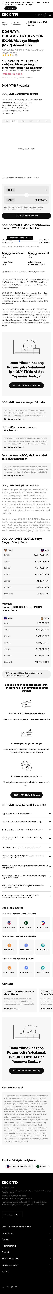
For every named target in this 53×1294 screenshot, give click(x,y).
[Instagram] (12, 1286)
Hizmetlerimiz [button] (9, 1245)
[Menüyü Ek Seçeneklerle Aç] (50, 15)
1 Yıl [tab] (38, 121)
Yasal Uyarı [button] (7, 1233)
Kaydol (42, 15)
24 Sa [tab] (14, 121)
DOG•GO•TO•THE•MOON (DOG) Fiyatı (29, 272)
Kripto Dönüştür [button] (10, 1265)
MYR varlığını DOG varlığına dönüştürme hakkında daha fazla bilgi (23, 674)
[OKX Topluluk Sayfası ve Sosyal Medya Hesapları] (20, 1286)
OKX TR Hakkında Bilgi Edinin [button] (16, 1226)
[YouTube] (16, 1286)
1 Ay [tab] (30, 121)
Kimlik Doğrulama (17, 752)
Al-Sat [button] (5, 1271)
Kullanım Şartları (10, 1136)
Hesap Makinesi (17, 23)
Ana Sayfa (4, 23)
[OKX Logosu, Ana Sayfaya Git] (10, 14)
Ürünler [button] (5, 1239)
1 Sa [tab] (6, 121)
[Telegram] (7, 1286)
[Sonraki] (49, 1166)
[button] (35, 14)
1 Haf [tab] (22, 121)
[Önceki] (3, 1166)
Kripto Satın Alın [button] (10, 1258)
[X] (3, 1286)
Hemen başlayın (11, 1008)
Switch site (10, 8)
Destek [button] (5, 1252)
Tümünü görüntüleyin (14, 419)
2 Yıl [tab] (46, 121)
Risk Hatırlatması (26, 1136)
